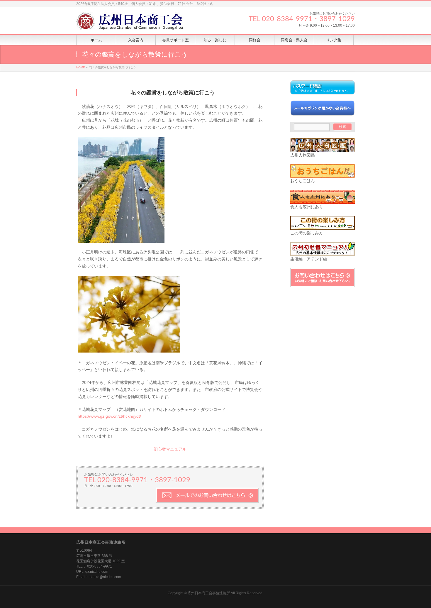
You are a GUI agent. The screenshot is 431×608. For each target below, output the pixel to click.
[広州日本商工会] (135, 23)
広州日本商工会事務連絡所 (209, 593)
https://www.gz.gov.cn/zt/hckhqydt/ (109, 416)
